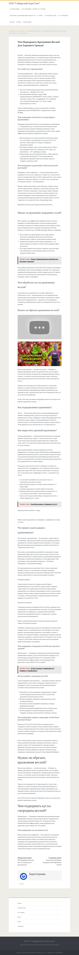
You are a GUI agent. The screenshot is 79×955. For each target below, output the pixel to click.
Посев (12, 22)
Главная (13, 31)
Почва (18, 22)
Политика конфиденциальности (22, 15)
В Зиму (40, 15)
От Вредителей (50, 15)
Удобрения (27, 22)
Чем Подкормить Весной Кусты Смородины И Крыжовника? (26, 862)
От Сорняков (63, 15)
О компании (14, 9)
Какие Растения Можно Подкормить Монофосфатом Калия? (52, 862)
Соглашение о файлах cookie (33, 9)
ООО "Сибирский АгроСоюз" (24, 3)
